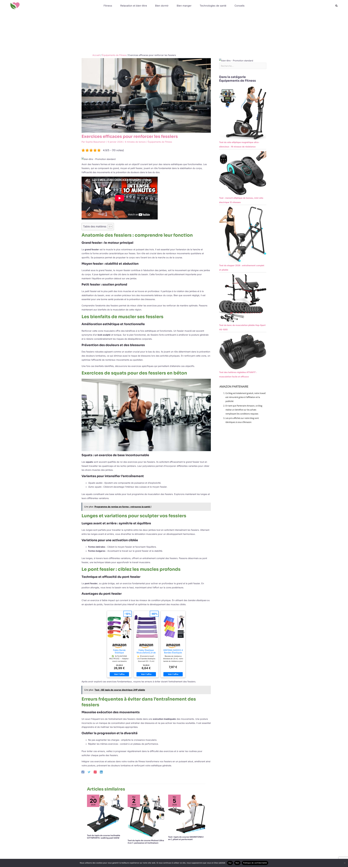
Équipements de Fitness (160, 141)
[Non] (344, 863)
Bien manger (184, 5)
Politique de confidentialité (255, 863)
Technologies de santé (213, 5)
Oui (230, 863)
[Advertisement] (174, 32)
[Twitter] (89, 771)
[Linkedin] (101, 771)
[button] (336, 5)
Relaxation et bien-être (133, 5)
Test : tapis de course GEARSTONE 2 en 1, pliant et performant (185, 838)
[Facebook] (83, 771)
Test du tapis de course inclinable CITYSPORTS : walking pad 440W (103, 836)
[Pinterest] (95, 771)
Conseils (239, 5)
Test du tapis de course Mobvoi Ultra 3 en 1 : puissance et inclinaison (146, 841)
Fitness (108, 5)
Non (237, 863)
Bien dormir (162, 5)
